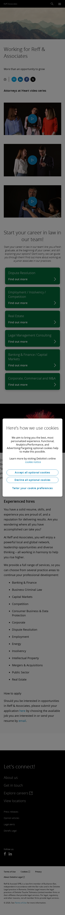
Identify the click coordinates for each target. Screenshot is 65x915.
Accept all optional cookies (32, 472)
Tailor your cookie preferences (32, 488)
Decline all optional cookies (32, 480)
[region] (32, 457)
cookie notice (33, 462)
